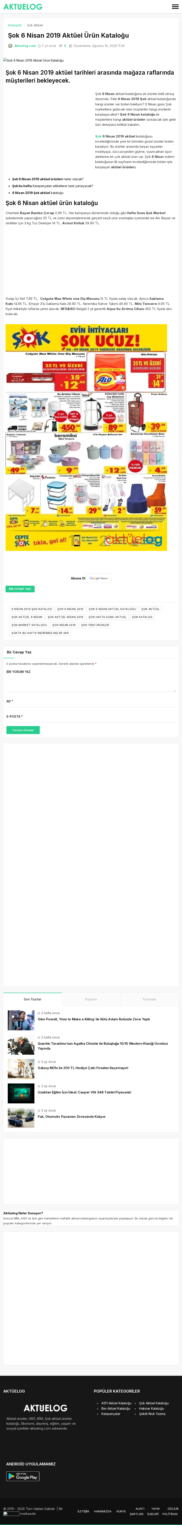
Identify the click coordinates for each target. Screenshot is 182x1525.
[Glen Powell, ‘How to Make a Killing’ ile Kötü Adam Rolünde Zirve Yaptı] (21, 1020)
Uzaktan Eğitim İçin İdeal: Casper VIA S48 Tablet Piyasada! (84, 1092)
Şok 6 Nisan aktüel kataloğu (112, 609)
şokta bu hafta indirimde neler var (40, 633)
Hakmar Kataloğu (151, 1408)
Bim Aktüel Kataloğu (115, 1408)
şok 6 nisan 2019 (70, 609)
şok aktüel (150, 609)
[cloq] (11, 1513)
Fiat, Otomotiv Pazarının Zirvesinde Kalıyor (72, 1116)
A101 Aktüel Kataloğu (116, 1403)
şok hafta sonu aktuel (108, 617)
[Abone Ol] (98, 578)
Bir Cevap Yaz (20, 589)
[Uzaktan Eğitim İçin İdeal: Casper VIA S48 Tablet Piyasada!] (21, 1093)
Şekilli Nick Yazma (152, 1414)
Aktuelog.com (25, 46)
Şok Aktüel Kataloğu (154, 1403)
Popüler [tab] (91, 999)
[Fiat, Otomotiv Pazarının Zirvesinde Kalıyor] (21, 1117)
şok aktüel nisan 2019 (65, 617)
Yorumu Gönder (23, 730)
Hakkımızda (102, 1511)
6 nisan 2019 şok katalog (32, 609)
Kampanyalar (110, 1414)
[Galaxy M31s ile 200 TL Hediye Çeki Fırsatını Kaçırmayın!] (21, 1068)
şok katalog (142, 617)
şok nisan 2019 (64, 625)
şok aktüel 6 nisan (27, 617)
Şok (98, 136)
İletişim (83, 1511)
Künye (121, 1511)
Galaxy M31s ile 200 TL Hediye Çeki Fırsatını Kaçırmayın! (83, 1068)
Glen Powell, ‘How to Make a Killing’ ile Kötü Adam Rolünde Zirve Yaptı (94, 1019)
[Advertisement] (49, 127)
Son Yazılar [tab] (32, 999)
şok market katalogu (29, 625)
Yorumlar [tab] (149, 999)
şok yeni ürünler (95, 625)
